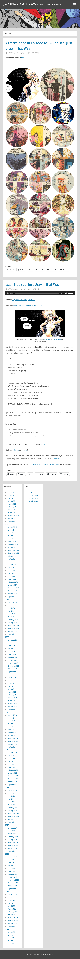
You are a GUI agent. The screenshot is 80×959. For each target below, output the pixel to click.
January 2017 (12, 839)
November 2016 (13, 845)
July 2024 (11, 568)
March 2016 (12, 871)
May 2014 (11, 941)
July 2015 (11, 897)
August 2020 (12, 715)
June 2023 (11, 608)
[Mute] (66, 293)
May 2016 (11, 865)
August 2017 (12, 828)
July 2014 (11, 935)
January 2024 (12, 585)
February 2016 (13, 874)
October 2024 (12, 556)
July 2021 (11, 680)
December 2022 (13, 625)
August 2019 (12, 753)
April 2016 (11, 868)
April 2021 (11, 689)
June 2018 (11, 796)
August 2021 (12, 677)
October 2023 (12, 594)
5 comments (35, 53)
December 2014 (13, 918)
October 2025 (12, 518)
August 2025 (12, 527)
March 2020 (12, 730)
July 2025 (11, 530)
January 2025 (12, 547)
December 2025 (13, 513)
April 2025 (11, 539)
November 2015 (13, 883)
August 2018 (12, 790)
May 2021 (11, 686)
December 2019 (13, 738)
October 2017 (12, 819)
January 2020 (12, 735)
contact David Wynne (51, 464)
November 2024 (13, 553)
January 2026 (12, 510)
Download (31, 300)
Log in (31, 492)
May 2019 (11, 761)
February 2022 (13, 657)
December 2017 (13, 813)
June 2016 (11, 863)
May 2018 (11, 799)
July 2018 (11, 793)
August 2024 (12, 565)
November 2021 (13, 666)
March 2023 (12, 617)
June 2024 (11, 570)
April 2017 (11, 831)
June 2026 (11, 495)
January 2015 (12, 915)
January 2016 (12, 877)
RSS (41, 305)
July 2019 (11, 756)
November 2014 (13, 920)
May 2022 (11, 649)
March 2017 (12, 834)
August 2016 (12, 857)
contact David (57, 339)
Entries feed (33, 495)
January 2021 (12, 698)
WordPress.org (34, 501)
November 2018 (13, 779)
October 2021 (12, 669)
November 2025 (13, 515)
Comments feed (35, 498)
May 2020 (11, 724)
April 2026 (11, 501)
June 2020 (11, 721)
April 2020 (11, 727)
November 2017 (13, 816)
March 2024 (12, 579)
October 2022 (12, 631)
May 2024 (11, 573)
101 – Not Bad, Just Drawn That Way (32, 284)
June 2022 (11, 646)
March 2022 (12, 654)
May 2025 (11, 536)
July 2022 (11, 643)
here (22, 58)
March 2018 (12, 805)
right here (57, 459)
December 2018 (13, 776)
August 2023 (12, 602)
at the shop (47, 339)
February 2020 (13, 732)
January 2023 (12, 622)
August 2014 (12, 932)
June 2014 (11, 938)
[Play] (8, 293)
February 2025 (13, 544)
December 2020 (13, 701)
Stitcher (24, 450)
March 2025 (12, 542)
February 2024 (13, 582)
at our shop (36, 464)
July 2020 (11, 718)
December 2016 (13, 842)
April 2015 (11, 906)
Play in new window (19, 300)
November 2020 (13, 703)
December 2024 (13, 550)
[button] (22, 85)
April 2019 (11, 764)
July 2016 (11, 860)
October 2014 (12, 923)
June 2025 (11, 533)
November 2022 (13, 628)
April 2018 (11, 802)
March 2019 (12, 767)
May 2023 (11, 611)
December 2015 (13, 880)
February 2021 (13, 695)
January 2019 (12, 773)
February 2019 (13, 770)
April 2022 (11, 651)
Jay (24, 53)
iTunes (16, 450)
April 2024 (11, 576)
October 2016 (12, 848)
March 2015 (12, 909)
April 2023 (11, 614)
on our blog (45, 444)
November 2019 (13, 741)
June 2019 (11, 758)
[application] (40, 293)
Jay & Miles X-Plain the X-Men (21, 4)
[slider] (71, 293)
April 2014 (11, 944)
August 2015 (12, 894)
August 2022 (12, 640)
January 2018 (12, 811)
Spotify (28, 305)
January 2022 (12, 660)
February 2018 (13, 808)
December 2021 (13, 663)
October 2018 (12, 782)
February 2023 (13, 620)
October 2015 (12, 886)
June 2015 (11, 900)
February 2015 (13, 912)
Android (35, 305)
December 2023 (13, 588)
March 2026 (12, 504)
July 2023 (11, 605)
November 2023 (13, 591)
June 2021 (11, 683)
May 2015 (11, 903)
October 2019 (12, 744)
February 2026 (13, 507)
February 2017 (13, 837)
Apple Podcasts (18, 305)
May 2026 (11, 498)
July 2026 (11, 492)
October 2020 (12, 706)
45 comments (35, 289)
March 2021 (12, 692)
